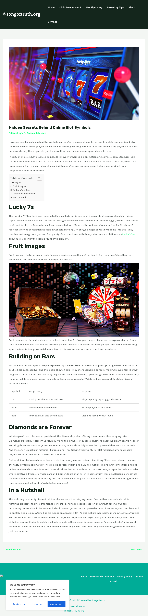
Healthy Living (94, 7)
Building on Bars (22, 190)
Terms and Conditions (102, 576)
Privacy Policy (124, 576)
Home (51, 7)
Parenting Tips (115, 7)
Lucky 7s (16, 182)
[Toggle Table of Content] (38, 178)
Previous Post (12, 549)
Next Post (138, 549)
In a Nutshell (19, 197)
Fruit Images (19, 186)
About (132, 7)
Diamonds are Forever (24, 193)
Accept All (56, 604)
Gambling (16, 132)
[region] (37, 595)
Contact (52, 21)
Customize (19, 604)
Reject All (38, 604)
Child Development (70, 7)
